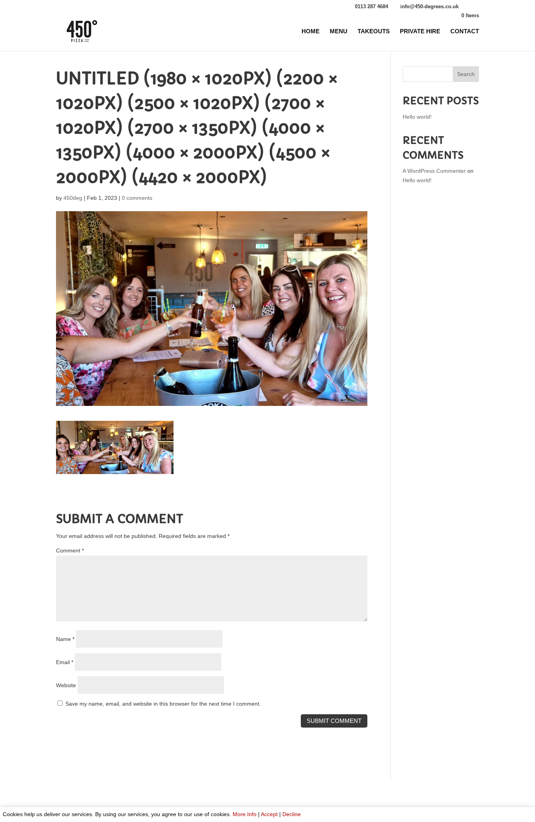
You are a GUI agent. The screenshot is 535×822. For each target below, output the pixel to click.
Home (311, 31)
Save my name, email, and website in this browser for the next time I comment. (163, 704)
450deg (72, 198)
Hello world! (417, 117)
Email (64, 662)
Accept (269, 814)
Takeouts (374, 31)
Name (65, 639)
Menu (338, 31)
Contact (464, 31)
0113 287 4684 (371, 6)
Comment (70, 550)
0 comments (137, 198)
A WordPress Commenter (434, 171)
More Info (245, 814)
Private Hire (420, 31)
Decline (291, 814)
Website (66, 685)
